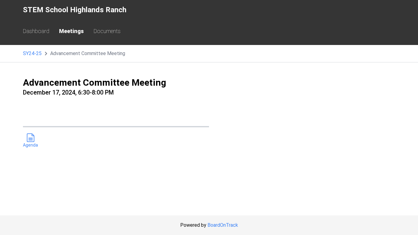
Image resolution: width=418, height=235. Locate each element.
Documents (107, 31)
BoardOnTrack (222, 225)
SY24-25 (32, 53)
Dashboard (36, 31)
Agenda (30, 145)
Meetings (71, 31)
